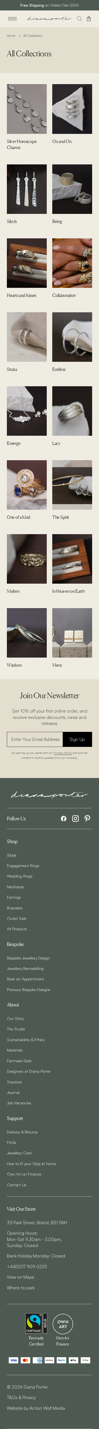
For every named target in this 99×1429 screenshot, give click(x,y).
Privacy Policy (63, 752)
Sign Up (77, 739)
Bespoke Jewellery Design (28, 957)
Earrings (14, 897)
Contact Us (16, 1184)
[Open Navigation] (12, 18)
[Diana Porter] (49, 18)
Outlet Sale (16, 918)
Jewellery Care (19, 1152)
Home (11, 36)
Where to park (21, 1287)
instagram (75, 818)
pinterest (87, 818)
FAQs (11, 1142)
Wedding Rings (19, 875)
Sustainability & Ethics (26, 1039)
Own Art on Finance (24, 1173)
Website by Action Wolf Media (36, 1408)
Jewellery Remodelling (25, 968)
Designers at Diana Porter (29, 1071)
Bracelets (15, 907)
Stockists (14, 1081)
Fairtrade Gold (19, 1060)
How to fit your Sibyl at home (31, 1163)
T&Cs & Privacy (21, 1397)
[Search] (79, 18)
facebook (63, 818)
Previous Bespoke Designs (28, 989)
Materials (15, 1049)
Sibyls (11, 855)
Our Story (15, 1018)
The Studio (16, 1028)
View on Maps (20, 1277)
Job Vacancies (19, 1102)
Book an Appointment (25, 978)
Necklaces (15, 886)
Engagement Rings (23, 865)
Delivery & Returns (22, 1131)
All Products (17, 928)
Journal (13, 1092)
